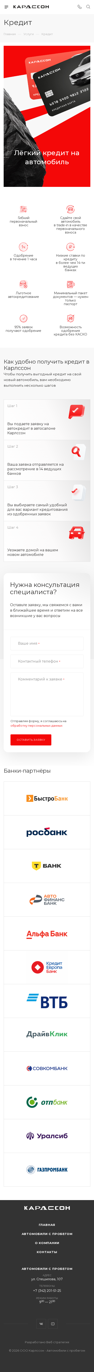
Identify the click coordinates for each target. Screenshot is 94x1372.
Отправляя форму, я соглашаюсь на (38, 723)
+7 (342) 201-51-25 (47, 1291)
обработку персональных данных (36, 725)
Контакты (47, 1252)
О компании (47, 1243)
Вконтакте (41, 1324)
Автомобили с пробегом (47, 1234)
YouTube (53, 1324)
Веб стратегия (57, 1342)
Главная (47, 1225)
